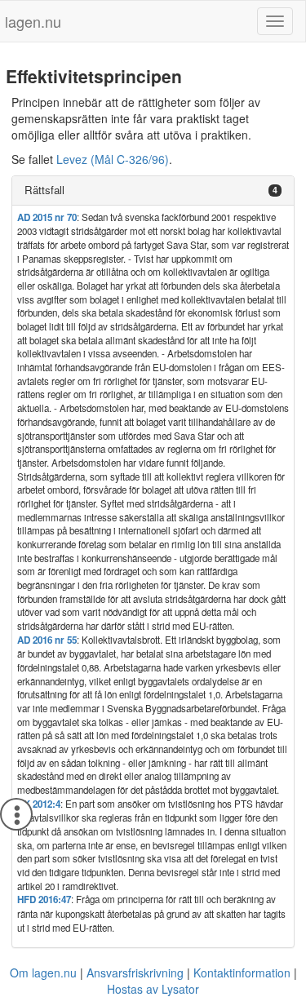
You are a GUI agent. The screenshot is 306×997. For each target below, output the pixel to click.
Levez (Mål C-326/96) (112, 159)
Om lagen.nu (43, 972)
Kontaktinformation (241, 972)
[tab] (153, 190)
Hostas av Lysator (153, 989)
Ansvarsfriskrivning (135, 972)
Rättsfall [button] (44, 189)
